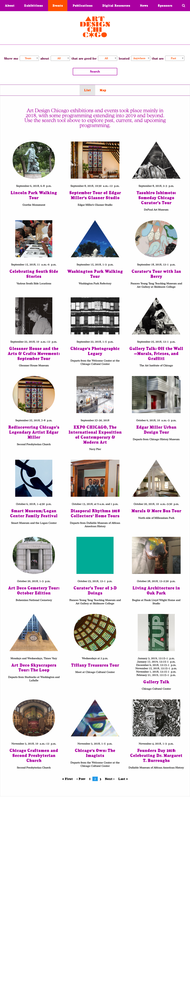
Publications (83, 5)
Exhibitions (33, 5)
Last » (123, 779)
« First (67, 779)
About (9, 5)
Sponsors (165, 5)
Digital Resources (116, 5)
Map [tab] (103, 90)
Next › (109, 779)
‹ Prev (80, 779)
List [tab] (87, 90)
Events (58, 5)
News (144, 5)
